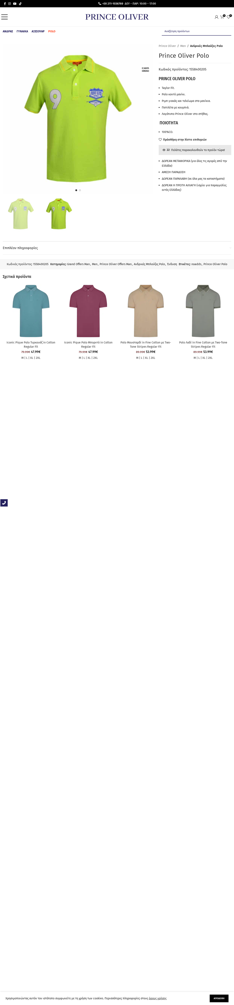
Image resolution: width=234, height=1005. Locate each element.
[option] (76, 190)
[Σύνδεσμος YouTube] (15, 3)
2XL (38, 358)
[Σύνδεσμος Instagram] (9, 3)
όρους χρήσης (158, 998)
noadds (196, 264)
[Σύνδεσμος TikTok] (20, 3)
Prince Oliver (167, 46)
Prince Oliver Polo (215, 264)
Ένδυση (172, 264)
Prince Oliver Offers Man (116, 264)
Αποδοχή (219, 998)
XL (31, 358)
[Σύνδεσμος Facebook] (5, 3)
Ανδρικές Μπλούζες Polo (206, 46)
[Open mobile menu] (5, 17)
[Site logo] (117, 16)
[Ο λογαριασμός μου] (217, 17)
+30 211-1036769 (112, 3)
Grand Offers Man (78, 264)
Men (183, 46)
